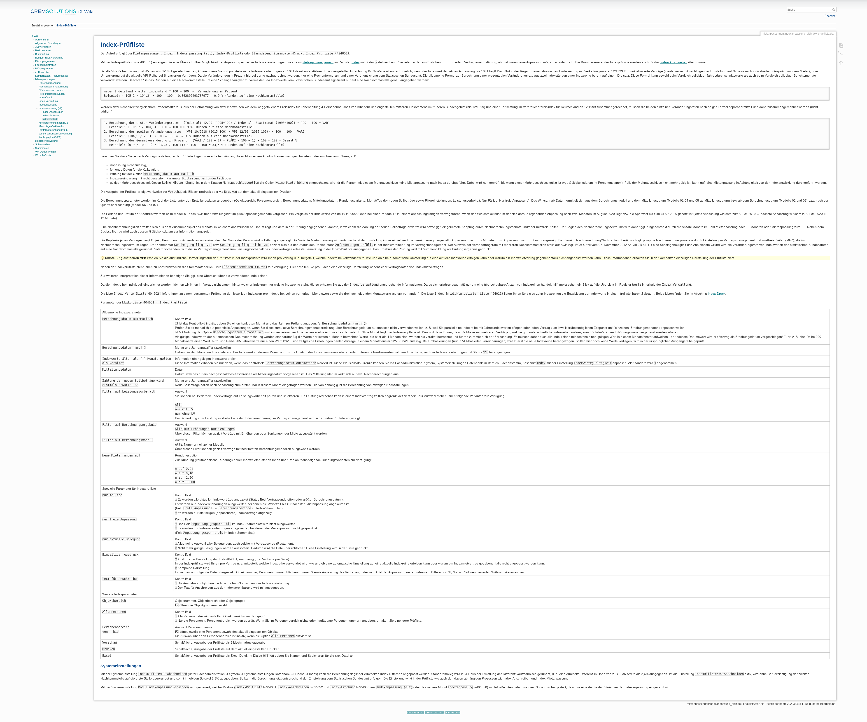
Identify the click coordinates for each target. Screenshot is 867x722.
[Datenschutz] (415, 712)
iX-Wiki (34, 36)
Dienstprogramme (45, 61)
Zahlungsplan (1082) (50, 137)
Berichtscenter (43, 50)
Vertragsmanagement (318, 62)
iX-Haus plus (42, 72)
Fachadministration (45, 64)
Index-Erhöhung (51, 115)
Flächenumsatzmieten (51, 90)
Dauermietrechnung (50, 83)
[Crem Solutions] (435, 712)
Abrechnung (42, 39)
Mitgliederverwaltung (46, 140)
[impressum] (452, 712)
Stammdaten (42, 148)
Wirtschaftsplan (43, 155)
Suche (834, 9)
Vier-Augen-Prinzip (45, 151)
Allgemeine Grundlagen (48, 43)
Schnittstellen (42, 144)
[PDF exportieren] (841, 45)
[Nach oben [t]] (841, 62)
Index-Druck (46, 97)
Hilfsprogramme (44, 68)
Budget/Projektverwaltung (49, 57)
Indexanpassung (48, 104)
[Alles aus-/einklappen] (841, 54)
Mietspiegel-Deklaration (51, 126)
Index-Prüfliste (66, 25)
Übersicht (830, 16)
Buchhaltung (42, 54)
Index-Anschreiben (52, 112)
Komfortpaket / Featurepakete (51, 75)
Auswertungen (43, 46)
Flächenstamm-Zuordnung (53, 86)
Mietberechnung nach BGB (53, 122)
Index (355, 62)
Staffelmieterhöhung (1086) (53, 130)
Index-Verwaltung (48, 101)
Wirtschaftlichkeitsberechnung (55, 133)
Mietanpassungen (45, 79)
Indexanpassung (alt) (50, 108)
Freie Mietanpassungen (52, 93)
